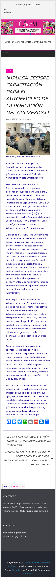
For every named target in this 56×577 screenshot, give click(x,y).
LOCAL (9, 71)
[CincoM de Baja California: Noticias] (28, 21)
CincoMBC (26, 119)
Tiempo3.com (18, 486)
